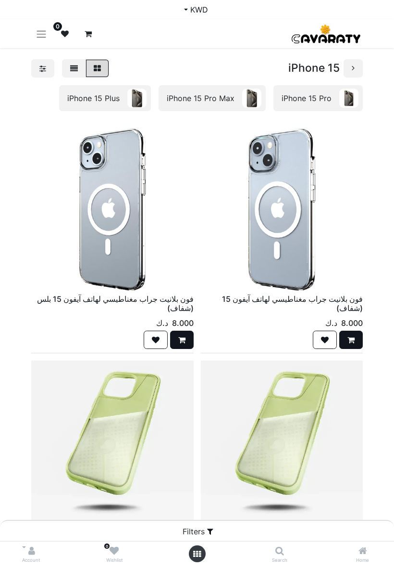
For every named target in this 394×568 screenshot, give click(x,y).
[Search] (279, 551)
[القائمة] (74, 68)
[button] (351, 340)
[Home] (362, 551)
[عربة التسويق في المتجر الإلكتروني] (88, 33)
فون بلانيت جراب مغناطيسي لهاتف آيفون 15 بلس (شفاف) (115, 303)
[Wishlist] (114, 551)
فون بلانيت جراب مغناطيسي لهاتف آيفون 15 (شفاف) (292, 303)
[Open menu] (197, 554)
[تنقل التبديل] (41, 33)
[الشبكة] (97, 68)
